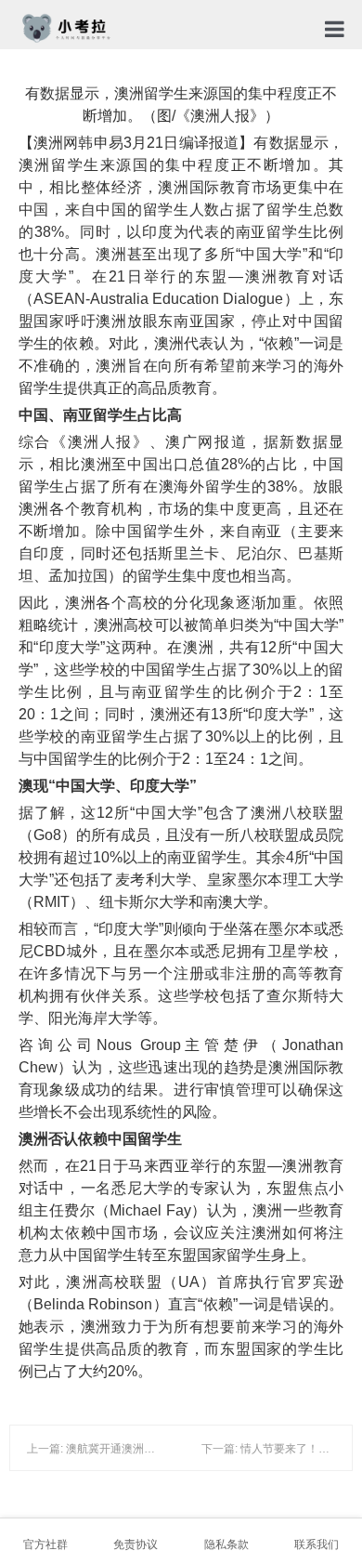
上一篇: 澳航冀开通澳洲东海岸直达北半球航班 (141, 1448)
